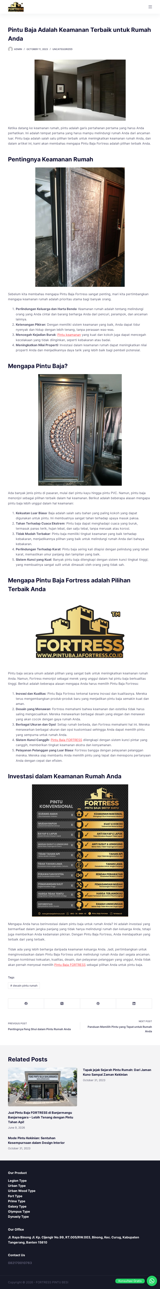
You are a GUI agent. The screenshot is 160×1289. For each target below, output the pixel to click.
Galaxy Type (17, 1206)
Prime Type (16, 1201)
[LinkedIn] (134, 1004)
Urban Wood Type (22, 1191)
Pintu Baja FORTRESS (66, 740)
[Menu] (150, 7)
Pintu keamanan (69, 335)
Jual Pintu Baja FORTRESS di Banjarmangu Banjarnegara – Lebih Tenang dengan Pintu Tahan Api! (40, 1117)
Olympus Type (19, 1211)
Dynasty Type (18, 1216)
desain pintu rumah (23, 985)
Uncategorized (62, 49)
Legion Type (17, 1181)
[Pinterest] (98, 1004)
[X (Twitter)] (62, 1004)
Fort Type (15, 1196)
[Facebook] (26, 1004)
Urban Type (17, 1186)
